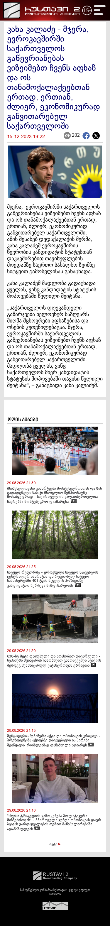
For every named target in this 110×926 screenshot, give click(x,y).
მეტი (53, 844)
